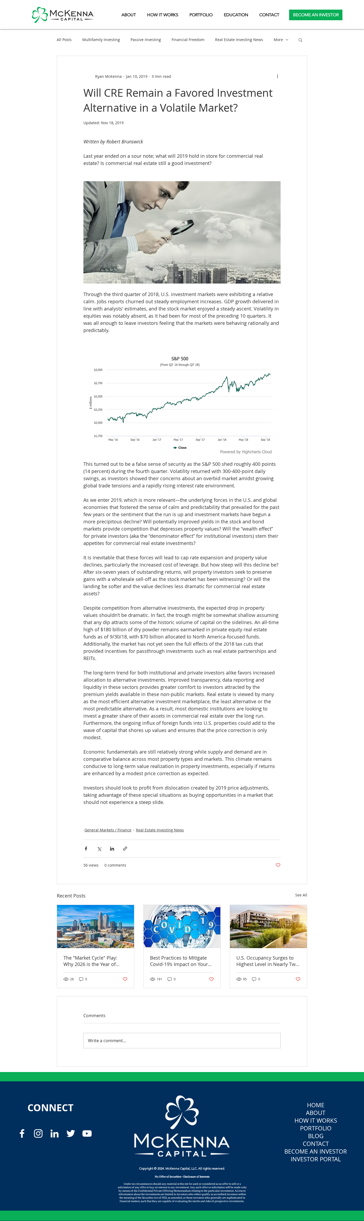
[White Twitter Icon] (70, 1133)
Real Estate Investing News (239, 39)
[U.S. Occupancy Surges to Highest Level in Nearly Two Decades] (268, 926)
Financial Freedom (188, 39)
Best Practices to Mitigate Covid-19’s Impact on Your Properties (179, 961)
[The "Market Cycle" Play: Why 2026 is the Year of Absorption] (95, 926)
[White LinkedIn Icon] (54, 1133)
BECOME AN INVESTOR (315, 1151)
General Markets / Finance (107, 829)
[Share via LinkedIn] (112, 848)
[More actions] (277, 76)
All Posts (64, 39)
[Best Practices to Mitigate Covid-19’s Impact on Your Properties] (182, 926)
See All (301, 894)
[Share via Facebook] (85, 848)
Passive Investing (146, 39)
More (278, 39)
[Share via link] (125, 848)
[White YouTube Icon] (87, 1133)
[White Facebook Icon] (22, 1133)
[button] (236, 15)
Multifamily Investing (101, 39)
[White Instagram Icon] (38, 1133)
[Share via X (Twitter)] (99, 848)
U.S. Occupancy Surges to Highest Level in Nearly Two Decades (267, 961)
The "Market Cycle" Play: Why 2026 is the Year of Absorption (90, 961)
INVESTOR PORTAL (316, 1159)
